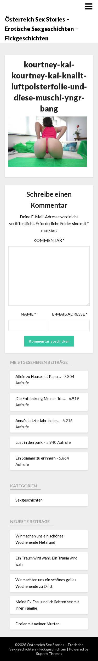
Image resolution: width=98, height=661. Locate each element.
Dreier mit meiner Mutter (37, 623)
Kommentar (49, 240)
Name (28, 313)
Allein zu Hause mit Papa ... (38, 376)
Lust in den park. (29, 442)
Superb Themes (49, 653)
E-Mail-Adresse (70, 313)
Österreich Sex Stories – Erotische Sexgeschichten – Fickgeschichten (41, 29)
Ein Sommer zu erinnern (35, 458)
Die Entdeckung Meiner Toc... (40, 398)
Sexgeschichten (29, 500)
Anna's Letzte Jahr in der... (37, 420)
